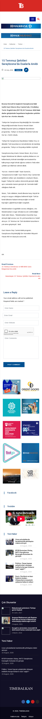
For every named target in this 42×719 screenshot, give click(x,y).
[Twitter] (28, 702)
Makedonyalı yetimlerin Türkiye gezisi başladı (24, 609)
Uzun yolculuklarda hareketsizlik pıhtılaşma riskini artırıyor (24, 541)
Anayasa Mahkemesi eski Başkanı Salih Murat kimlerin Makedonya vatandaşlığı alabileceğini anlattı (24, 619)
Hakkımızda (14, 716)
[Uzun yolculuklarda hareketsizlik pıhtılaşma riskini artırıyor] (10, 542)
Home (5, 44)
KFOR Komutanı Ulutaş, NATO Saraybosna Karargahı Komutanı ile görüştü (24, 553)
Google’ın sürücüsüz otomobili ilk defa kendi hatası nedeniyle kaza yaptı (26, 629)
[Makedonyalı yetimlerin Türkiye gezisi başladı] (6, 611)
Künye (31, 716)
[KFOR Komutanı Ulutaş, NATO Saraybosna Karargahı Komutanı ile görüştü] (10, 553)
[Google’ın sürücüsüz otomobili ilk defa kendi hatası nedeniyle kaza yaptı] (6, 631)
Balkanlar (12, 44)
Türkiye (20, 44)
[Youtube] (32, 702)
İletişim (24, 716)
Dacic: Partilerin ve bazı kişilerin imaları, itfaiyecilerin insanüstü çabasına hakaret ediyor (24, 579)
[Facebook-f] (23, 702)
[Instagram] (37, 702)
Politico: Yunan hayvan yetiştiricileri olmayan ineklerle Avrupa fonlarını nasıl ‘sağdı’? (24, 566)
